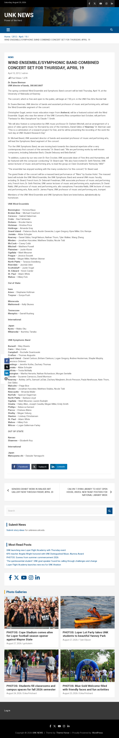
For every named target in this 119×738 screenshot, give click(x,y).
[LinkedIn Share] (7, 373)
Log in (7, 710)
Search (109, 511)
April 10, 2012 (14, 73)
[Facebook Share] (7, 360)
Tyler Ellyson (85, 640)
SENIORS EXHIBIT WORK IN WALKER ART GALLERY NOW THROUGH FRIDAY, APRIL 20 (32, 490)
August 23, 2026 (70, 693)
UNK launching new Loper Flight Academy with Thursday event (36, 550)
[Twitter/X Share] (7, 367)
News (11, 57)
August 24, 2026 (14, 693)
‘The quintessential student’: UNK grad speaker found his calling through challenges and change (52, 561)
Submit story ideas (15, 530)
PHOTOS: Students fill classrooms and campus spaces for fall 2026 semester (31, 687)
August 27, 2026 (14, 643)
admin (25, 73)
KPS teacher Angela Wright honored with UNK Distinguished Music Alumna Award (45, 554)
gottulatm (27, 643)
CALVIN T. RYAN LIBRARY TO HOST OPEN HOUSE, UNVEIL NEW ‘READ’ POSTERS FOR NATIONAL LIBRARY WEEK (87, 492)
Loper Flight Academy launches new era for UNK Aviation (34, 564)
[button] (6, 378)
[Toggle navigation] (8, 29)
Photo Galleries (16, 592)
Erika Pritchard (30, 693)
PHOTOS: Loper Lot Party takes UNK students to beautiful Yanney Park (85, 634)
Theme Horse (62, 732)
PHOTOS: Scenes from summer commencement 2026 (32, 557)
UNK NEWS (19, 15)
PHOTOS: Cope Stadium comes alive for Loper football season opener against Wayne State (30, 636)
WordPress (97, 732)
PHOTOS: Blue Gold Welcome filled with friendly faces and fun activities (86, 687)
